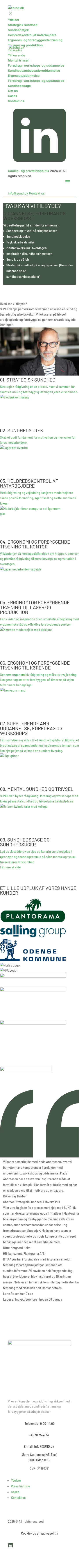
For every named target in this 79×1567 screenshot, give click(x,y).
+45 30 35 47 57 (39, 1435)
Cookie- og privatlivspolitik (39, 1533)
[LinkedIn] (10, 1546)
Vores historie (20, 1486)
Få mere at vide (10, 867)
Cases (15, 1492)
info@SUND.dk (44, 1446)
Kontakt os (18, 1498)
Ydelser (16, 1480)
